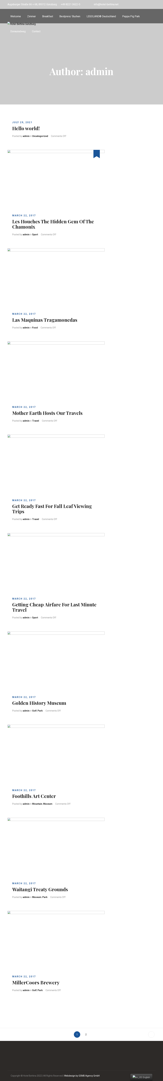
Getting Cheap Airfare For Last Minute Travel (54, 607)
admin (26, 136)
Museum (47, 804)
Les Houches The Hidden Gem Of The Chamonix (53, 224)
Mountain (37, 804)
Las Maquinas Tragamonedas (44, 320)
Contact (36, 31)
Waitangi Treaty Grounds (40, 889)
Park (40, 710)
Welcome (15, 16)
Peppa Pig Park (131, 16)
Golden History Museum (39, 703)
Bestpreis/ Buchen (69, 16)
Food (35, 327)
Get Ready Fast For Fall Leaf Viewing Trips (52, 509)
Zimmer (31, 16)
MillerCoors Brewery (36, 982)
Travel (35, 420)
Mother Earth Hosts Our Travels (47, 413)
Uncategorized (40, 136)
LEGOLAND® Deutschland (101, 16)
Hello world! (26, 128)
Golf (34, 710)
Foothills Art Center (34, 796)
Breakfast (47, 16)
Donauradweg (18, 31)
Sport (35, 234)
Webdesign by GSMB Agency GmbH (82, 1075)
